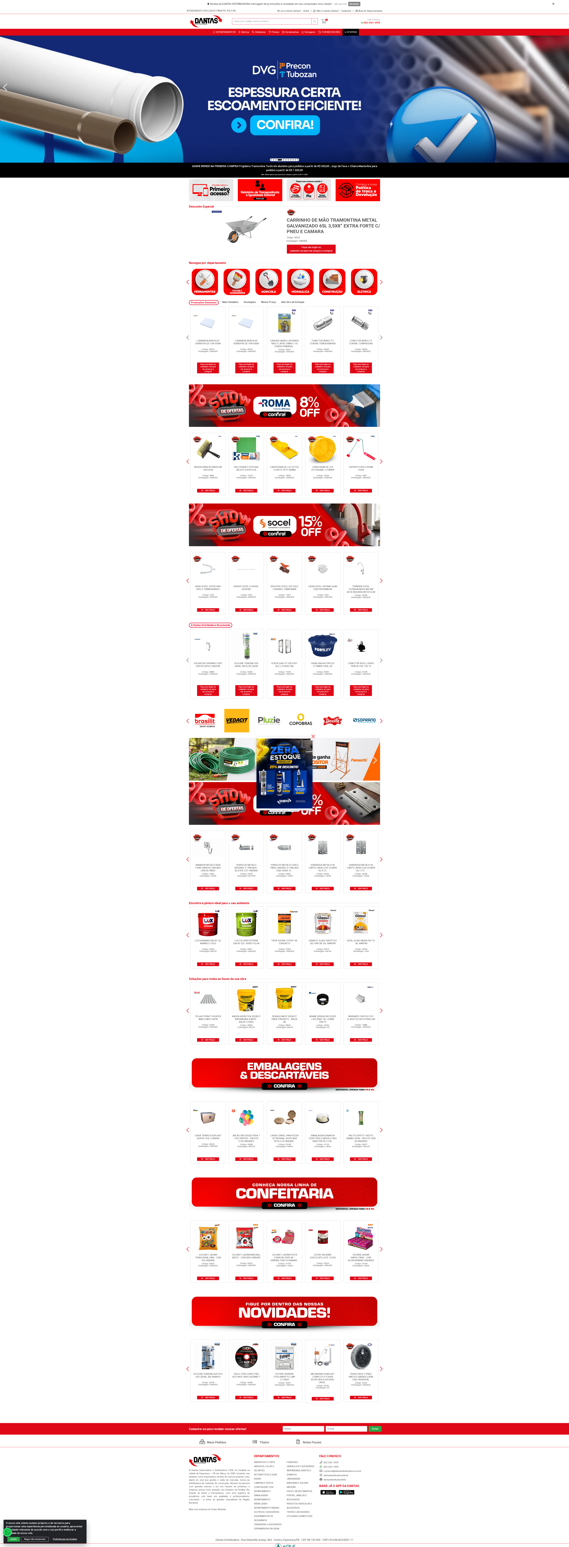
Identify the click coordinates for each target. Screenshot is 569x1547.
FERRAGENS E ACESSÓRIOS (268, 1524)
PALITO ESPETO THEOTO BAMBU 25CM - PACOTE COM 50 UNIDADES (360, 1138)
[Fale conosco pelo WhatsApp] (7, 1532)
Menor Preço (268, 302)
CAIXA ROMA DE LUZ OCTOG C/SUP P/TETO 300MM (284, 468)
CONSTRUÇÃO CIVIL (264, 1487)
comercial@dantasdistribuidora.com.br (342, 1471)
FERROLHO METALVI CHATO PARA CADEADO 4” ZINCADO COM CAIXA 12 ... (284, 868)
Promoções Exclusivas (204, 302)
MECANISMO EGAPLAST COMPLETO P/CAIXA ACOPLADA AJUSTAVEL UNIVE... (323, 1378)
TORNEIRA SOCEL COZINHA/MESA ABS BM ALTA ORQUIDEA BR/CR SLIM (361, 589)
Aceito (14, 1539)
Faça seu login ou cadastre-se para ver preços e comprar (311, 249)
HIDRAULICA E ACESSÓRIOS (300, 1466)
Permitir (354, 3)
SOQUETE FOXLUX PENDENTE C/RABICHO (369, 664)
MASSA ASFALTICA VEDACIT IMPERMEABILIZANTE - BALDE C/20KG (246, 1019)
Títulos (264, 1442)
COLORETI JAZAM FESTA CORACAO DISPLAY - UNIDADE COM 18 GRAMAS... (284, 1257)
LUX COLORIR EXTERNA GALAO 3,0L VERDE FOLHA (246, 942)
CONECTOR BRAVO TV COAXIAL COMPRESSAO (252, 342)
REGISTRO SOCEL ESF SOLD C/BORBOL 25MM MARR (284, 588)
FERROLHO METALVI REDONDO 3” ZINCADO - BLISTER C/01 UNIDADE (246, 868)
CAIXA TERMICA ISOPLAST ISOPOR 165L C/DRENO (208, 1137)
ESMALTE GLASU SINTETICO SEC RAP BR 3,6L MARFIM (323, 942)
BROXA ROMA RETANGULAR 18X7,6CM (208, 468)
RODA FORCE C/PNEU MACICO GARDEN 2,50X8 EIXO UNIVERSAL (361, 1377)
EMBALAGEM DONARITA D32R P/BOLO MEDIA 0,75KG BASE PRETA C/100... (323, 1138)
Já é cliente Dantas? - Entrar (294, 11)
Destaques (250, 302)
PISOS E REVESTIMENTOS (299, 1491)
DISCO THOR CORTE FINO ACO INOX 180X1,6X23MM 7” (246, 1375)
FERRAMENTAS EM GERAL (267, 1528)
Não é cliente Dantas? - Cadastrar (334, 11)
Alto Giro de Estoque (292, 302)
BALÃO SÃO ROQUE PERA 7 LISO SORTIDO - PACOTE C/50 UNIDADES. (246, 1138)
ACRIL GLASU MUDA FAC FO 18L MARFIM (361, 942)
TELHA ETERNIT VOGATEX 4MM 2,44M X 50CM (208, 1018)
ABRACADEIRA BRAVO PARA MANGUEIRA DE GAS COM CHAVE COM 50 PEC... (290, 343)
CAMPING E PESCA (263, 1483)
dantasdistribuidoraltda (334, 1479)
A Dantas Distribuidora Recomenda (210, 625)
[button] (271, 160)
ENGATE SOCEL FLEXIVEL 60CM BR (246, 588)
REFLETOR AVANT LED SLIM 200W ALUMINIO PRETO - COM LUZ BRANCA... (331, 666)
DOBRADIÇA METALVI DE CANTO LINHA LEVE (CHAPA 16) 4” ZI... (323, 868)
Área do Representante (370, 11)
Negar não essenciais (34, 1539)
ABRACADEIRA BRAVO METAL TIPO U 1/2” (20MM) (328, 342)
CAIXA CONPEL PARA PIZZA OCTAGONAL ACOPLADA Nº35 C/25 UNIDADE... (284, 1138)
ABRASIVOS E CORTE (264, 1462)
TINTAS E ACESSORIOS (298, 1512)
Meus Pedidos (216, 1442)
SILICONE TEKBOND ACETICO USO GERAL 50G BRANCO (208, 1375)
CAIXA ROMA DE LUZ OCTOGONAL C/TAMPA (322, 468)
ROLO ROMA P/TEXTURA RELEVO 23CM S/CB (246, 468)
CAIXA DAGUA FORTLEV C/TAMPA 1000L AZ (217, 664)
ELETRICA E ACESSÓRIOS (266, 1512)
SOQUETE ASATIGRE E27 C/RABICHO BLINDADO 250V (367, 342)
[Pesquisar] (314, 21)
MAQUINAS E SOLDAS (297, 1483)
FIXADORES (292, 1462)
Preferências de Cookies (65, 1539)
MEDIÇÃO (291, 1487)
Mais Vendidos (230, 302)
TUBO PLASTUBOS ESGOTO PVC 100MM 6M (293, 664)
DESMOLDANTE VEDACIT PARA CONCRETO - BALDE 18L (285, 1019)
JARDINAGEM (293, 1478)
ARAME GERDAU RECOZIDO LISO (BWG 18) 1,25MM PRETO (322, 1019)
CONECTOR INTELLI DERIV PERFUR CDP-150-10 (255, 664)
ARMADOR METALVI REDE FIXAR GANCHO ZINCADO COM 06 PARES (208, 868)
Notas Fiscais (311, 1442)
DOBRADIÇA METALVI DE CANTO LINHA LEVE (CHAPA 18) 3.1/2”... (361, 868)
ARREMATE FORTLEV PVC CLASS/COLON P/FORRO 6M (361, 1018)
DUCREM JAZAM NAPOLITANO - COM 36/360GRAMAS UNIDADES (361, 1257)
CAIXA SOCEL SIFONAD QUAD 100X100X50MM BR (322, 588)
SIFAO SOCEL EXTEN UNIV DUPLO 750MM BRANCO (208, 588)
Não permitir (340, 3)
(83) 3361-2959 (371, 22)
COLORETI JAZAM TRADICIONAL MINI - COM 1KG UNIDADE (208, 1257)
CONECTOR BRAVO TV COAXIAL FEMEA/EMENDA (214, 342)
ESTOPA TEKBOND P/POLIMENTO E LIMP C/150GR (284, 1377)
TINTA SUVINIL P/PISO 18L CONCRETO (284, 942)
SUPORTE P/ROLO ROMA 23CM (361, 468)
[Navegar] (5, 87)
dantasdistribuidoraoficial (335, 1475)
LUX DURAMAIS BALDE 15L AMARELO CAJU (208, 942)
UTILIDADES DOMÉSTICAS (299, 1516)
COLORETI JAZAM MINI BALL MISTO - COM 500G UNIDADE (246, 1256)
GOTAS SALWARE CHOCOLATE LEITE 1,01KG (323, 1256)
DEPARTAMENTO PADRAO (266, 1508)
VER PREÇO (209, 490)
